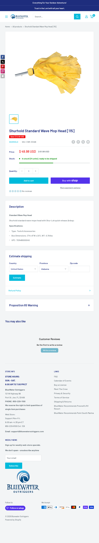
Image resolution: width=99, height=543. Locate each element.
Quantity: (13, 171)
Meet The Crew (61, 389)
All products (17, 27)
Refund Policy (15, 290)
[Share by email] (88, 142)
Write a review (49, 350)
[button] (15, 191)
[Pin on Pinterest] (78, 142)
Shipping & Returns (63, 401)
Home (7, 27)
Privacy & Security (62, 393)
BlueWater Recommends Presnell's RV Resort (71, 407)
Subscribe (13, 465)
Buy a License (60, 385)
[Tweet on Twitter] (83, 142)
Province (44, 263)
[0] (91, 16)
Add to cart (29, 180)
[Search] (77, 16)
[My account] (86, 16)
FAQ (55, 376)
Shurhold (13, 142)
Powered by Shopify (13, 520)
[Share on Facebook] (73, 142)
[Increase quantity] (35, 171)
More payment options (70, 187)
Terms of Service (61, 397)
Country (12, 263)
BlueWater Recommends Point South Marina (74, 413)
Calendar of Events (62, 380)
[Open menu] (6, 17)
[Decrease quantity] (22, 171)
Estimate (17, 277)
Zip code (74, 263)
